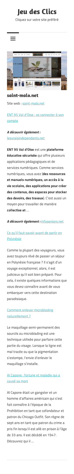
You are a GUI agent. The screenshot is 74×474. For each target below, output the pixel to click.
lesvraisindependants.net (26, 138)
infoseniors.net (52, 221)
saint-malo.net (33, 103)
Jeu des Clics (37, 11)
